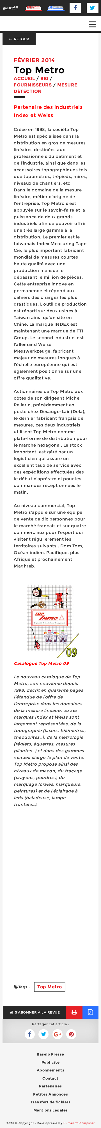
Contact (50, 1078)
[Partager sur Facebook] (43, 1034)
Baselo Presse (50, 1054)
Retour (21, 39)
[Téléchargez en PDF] (90, 1012)
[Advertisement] (50, 918)
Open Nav (92, 24)
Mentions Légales (50, 1110)
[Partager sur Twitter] (30, 1034)
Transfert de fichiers (51, 1102)
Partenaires (50, 1086)
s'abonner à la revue (37, 1012)
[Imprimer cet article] (74, 1012)
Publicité (51, 1062)
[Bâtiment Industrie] (33, 8)
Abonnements (51, 1070)
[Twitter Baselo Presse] (92, 8)
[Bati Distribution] (56, 8)
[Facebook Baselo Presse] (75, 8)
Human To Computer (79, 1123)
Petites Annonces (50, 1094)
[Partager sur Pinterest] (71, 1034)
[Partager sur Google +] (57, 1034)
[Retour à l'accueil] (11, 8)
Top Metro (49, 986)
